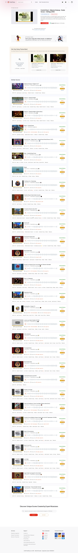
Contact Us (26, 533)
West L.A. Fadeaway (28, 278)
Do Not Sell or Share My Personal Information (29, 545)
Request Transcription (15, 535)
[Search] (32, 2)
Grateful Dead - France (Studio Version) (32, 487)
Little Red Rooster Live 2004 (30, 375)
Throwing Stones (27, 348)
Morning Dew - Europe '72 (29, 306)
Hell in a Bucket (27, 334)
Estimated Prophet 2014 (29, 236)
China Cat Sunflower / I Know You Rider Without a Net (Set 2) (37, 403)
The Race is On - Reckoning (30, 181)
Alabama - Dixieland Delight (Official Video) (33, 111)
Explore (43, 514)
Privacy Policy (26, 538)
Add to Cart (62, 88)
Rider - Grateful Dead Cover (30, 153)
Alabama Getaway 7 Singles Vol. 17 (31, 83)
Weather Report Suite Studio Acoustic (32, 195)
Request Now (44, 23)
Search (33, 514)
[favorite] (62, 2)
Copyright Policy (26, 536)
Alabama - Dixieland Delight (30, 97)
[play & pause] (25, 88)
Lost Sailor (26, 459)
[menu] (6, 2)
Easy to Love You (27, 445)
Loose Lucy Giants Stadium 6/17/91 (31, 320)
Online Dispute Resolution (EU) (29, 542)
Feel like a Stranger (28, 389)
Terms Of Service (27, 540)
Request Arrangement (15, 533)
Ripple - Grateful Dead (29, 125)
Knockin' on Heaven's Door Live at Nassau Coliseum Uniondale (37, 264)
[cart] (65, 2)
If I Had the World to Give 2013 (30, 209)
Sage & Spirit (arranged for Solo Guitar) (32, 473)
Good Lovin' (26, 222)
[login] (72, 2)
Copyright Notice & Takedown (29, 535)
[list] (69, 2)
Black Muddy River (28, 250)
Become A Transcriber (15, 536)
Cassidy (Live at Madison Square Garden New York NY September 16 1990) (40, 417)
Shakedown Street (28, 292)
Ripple (25, 167)
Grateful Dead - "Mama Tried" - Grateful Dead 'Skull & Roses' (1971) (38, 139)
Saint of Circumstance (29, 431)
